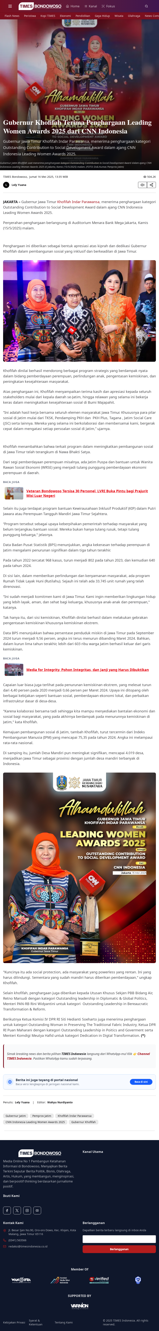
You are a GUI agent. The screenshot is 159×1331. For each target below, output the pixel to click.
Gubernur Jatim (16, 1116)
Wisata (119, 16)
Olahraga (134, 16)
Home (75, 6)
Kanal (93, 6)
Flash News (12, 16)
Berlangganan (119, 1249)
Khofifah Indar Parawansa (78, 201)
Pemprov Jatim (41, 1116)
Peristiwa (30, 16)
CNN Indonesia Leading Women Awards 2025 (35, 1122)
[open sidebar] (10, 6)
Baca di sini (141, 1081)
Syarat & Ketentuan (35, 1322)
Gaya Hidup (102, 16)
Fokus (110, 6)
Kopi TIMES (48, 16)
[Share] (151, 185)
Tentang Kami (64, 1322)
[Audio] (142, 185)
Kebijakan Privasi (14, 1322)
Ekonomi (65, 16)
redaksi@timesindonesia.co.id (28, 1246)
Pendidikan (83, 16)
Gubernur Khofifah (83, 1122)
